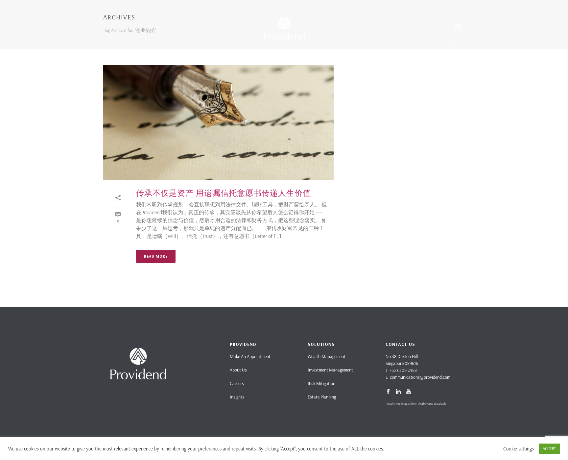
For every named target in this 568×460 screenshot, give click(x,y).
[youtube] (408, 392)
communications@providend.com (420, 377)
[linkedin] (398, 392)
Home (452, 42)
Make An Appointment (250, 356)
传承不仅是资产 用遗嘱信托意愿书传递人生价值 (223, 193)
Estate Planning (322, 397)
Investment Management (330, 370)
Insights (237, 397)
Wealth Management (326, 356)
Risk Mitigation (321, 383)
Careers (237, 383)
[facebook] (388, 392)
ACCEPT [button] (549, 448)
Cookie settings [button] (518, 449)
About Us (238, 370)
